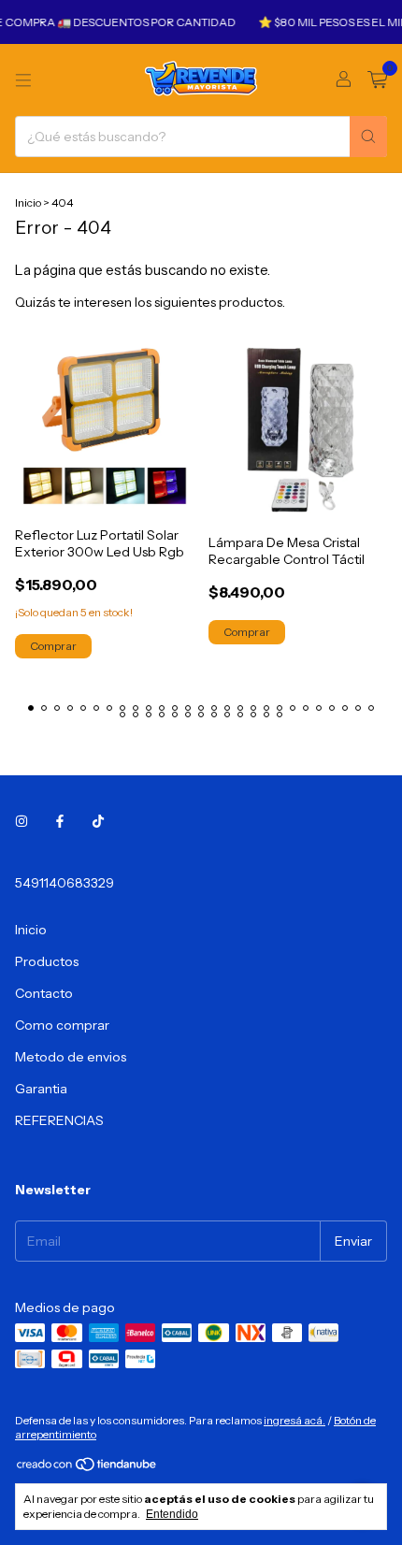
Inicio (28, 202)
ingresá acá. (294, 1420)
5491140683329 (64, 882)
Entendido (172, 1514)
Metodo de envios (70, 1056)
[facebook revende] (59, 821)
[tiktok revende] (98, 821)
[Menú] (23, 80)
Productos (47, 961)
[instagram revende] (21, 821)
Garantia (41, 1088)
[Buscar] (368, 136)
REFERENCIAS (59, 1120)
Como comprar (62, 1025)
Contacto (44, 993)
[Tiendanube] (87, 1469)
